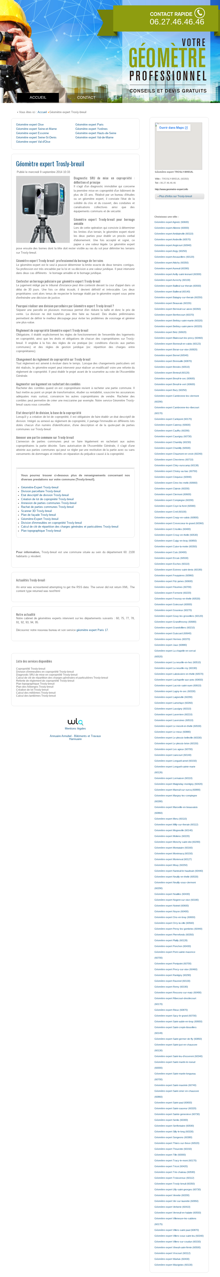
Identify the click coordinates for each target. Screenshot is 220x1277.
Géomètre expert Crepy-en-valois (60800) (176, 517)
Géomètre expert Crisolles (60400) (172, 529)
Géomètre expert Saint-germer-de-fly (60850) (178, 1039)
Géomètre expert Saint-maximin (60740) (175, 1085)
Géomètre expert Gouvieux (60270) (173, 610)
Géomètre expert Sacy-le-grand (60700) (175, 1015)
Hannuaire (75, 739)
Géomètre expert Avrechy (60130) (172, 280)
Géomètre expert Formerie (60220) (172, 593)
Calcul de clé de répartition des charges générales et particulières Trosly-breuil (69, 526)
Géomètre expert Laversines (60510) (173, 720)
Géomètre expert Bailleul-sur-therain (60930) (177, 285)
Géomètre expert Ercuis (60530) (171, 558)
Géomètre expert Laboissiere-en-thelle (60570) (178, 674)
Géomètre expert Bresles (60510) (172, 367)
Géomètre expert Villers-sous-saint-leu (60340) (179, 1236)
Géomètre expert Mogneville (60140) (173, 830)
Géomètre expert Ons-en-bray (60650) (174, 917)
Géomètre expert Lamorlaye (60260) (173, 703)
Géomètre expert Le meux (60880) (172, 732)
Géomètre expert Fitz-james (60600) (173, 581)
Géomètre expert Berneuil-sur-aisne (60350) (177, 309)
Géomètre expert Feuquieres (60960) (174, 575)
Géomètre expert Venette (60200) (171, 1195)
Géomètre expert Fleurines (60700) (172, 587)
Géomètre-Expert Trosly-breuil (39, 487)
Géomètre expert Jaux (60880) (170, 645)
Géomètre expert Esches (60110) (171, 564)
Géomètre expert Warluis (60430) (171, 1259)
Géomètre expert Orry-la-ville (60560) (174, 923)
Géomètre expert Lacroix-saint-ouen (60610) (177, 685)
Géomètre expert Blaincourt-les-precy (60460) (178, 338)
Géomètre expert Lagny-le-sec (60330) (175, 691)
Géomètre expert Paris (89, 124)
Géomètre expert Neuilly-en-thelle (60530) (176, 876)
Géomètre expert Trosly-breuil (50, 163)
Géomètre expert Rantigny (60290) (172, 975)
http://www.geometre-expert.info (171, 189)
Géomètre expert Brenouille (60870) (173, 361)
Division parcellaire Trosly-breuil (41, 491)
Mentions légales (75, 728)
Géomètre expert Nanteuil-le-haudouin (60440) (178, 871)
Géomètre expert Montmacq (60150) (173, 853)
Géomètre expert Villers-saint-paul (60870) (176, 1230)
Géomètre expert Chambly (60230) (172, 442)
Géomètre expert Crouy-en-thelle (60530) (176, 535)
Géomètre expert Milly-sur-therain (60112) (176, 824)
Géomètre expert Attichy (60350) (171, 262)
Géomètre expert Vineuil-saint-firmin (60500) (177, 1247)
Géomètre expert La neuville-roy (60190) (175, 668)
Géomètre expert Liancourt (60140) (172, 755)
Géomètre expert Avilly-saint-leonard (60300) (177, 274)
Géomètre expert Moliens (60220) (172, 836)
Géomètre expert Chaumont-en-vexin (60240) (178, 453)
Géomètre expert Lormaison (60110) (173, 778)
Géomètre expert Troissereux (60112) (174, 1178)
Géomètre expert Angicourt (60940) (172, 245)
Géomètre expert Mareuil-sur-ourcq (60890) (177, 789)
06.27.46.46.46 (177, 21)
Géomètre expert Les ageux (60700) (173, 749)
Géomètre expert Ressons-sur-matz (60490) (178, 992)
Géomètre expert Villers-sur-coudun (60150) (177, 1241)
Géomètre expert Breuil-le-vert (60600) (174, 384)
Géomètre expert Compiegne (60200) (174, 500)
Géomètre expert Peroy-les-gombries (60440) (178, 928)
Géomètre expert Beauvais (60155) (172, 303)
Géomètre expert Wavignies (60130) (173, 1264)
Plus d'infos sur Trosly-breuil (175, 196)
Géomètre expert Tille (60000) (170, 1154)
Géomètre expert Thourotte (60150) (173, 1149)
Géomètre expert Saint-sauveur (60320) (175, 1108)
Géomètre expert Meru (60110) (170, 818)
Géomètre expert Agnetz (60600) (171, 222)
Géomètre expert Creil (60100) (170, 511)
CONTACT (86, 97)
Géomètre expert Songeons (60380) (173, 1137)
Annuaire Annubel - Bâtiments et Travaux (75, 736)
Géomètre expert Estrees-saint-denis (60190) (178, 569)
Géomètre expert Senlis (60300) (171, 1120)
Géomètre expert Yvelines (91, 128)
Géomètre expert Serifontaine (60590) (174, 1125)
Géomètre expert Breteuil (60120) (171, 372)
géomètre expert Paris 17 (92, 630)
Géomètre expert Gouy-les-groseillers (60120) (178, 616)
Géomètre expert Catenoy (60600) (172, 425)
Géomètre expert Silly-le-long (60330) (174, 1131)
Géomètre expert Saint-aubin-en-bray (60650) (178, 1021)
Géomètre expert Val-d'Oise (33, 141)
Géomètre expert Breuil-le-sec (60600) (174, 378)
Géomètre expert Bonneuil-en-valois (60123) (177, 343)
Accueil (42, 112)
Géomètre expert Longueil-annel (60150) (175, 761)
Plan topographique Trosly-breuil (41, 530)
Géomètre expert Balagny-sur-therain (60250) (178, 297)
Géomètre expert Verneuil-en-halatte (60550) (177, 1212)
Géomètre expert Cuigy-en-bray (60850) (175, 540)
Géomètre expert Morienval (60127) (173, 859)
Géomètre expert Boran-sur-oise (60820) (175, 349)
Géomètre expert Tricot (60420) (171, 1166)
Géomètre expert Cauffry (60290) (171, 430)
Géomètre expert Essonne (32, 133)
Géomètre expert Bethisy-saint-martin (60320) (178, 320)
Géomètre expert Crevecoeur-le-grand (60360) (179, 523)
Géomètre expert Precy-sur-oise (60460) (175, 969)
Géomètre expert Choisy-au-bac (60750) (175, 471)
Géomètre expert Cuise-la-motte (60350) (175, 546)
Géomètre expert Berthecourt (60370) (174, 314)
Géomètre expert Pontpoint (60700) (172, 963)
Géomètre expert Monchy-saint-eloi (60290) (177, 842)
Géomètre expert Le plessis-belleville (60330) (178, 737)
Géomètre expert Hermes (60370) (172, 639)
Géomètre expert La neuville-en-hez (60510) (177, 662)
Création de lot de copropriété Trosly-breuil (47, 499)
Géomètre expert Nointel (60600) (171, 905)
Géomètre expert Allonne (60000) (171, 228)
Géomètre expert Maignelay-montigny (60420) (178, 784)
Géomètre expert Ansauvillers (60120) (174, 257)
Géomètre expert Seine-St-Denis (36, 137)
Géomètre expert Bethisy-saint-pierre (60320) (178, 326)
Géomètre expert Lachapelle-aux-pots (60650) (178, 679)
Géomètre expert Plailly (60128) (171, 940)
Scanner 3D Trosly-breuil (36, 511)
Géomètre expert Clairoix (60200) (171, 488)
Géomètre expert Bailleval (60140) (172, 291)
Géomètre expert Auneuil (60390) (171, 268)
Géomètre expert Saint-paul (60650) (173, 1102)
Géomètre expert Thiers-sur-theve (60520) (176, 1143)
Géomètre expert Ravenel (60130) (172, 981)
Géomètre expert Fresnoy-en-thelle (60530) (177, 598)
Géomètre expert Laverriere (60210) (173, 714)
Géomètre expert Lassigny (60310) (172, 708)
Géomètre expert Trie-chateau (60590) (174, 1172)
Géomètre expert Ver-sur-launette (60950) (176, 1201)
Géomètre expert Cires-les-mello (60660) (175, 482)
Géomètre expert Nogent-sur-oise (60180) (176, 900)
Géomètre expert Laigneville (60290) (173, 697)
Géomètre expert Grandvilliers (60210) (174, 627)
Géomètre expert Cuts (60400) (170, 552)
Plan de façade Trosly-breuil (38, 514)
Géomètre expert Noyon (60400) (171, 911)
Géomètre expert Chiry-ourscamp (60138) (176, 465)
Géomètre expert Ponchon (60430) (172, 946)
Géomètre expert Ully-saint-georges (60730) (177, 1189)
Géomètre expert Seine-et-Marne (36, 128)
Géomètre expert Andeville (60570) (172, 239)
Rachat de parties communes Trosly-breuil (47, 506)
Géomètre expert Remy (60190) (171, 986)
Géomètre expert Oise (30, 124)
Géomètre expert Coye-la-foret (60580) (175, 506)
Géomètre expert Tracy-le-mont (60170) (175, 1160)
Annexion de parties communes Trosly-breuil (48, 503)
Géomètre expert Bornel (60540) (171, 355)
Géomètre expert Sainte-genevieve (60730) (177, 1114)
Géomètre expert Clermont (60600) (172, 494)
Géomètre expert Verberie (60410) (172, 1207)
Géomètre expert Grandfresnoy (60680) (175, 621)
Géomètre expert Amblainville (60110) (173, 233)
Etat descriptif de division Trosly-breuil (45, 495)
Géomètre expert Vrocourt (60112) (172, 1253)
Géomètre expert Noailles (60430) (172, 894)
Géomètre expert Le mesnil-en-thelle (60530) (177, 726)
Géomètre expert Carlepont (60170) (173, 419)
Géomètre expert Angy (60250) (170, 251)
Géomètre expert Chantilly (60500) (172, 448)
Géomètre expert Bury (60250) (170, 390)
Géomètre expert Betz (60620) (170, 332)
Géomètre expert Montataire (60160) (173, 847)
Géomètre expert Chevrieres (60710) (173, 459)
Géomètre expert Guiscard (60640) (172, 633)
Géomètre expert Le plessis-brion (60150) (176, 743)
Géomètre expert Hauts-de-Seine (95, 133)
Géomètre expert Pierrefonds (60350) (174, 934)
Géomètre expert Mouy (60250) (171, 865)
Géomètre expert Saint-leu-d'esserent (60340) (178, 1056)
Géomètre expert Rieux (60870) (171, 1010)
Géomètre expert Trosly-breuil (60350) (174, 1183)
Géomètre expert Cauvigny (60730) (173, 436)
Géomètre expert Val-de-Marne (94, 137)
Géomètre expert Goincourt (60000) (173, 604)
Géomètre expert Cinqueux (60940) (173, 477)
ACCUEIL (38, 97)
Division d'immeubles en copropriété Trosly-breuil (51, 522)
